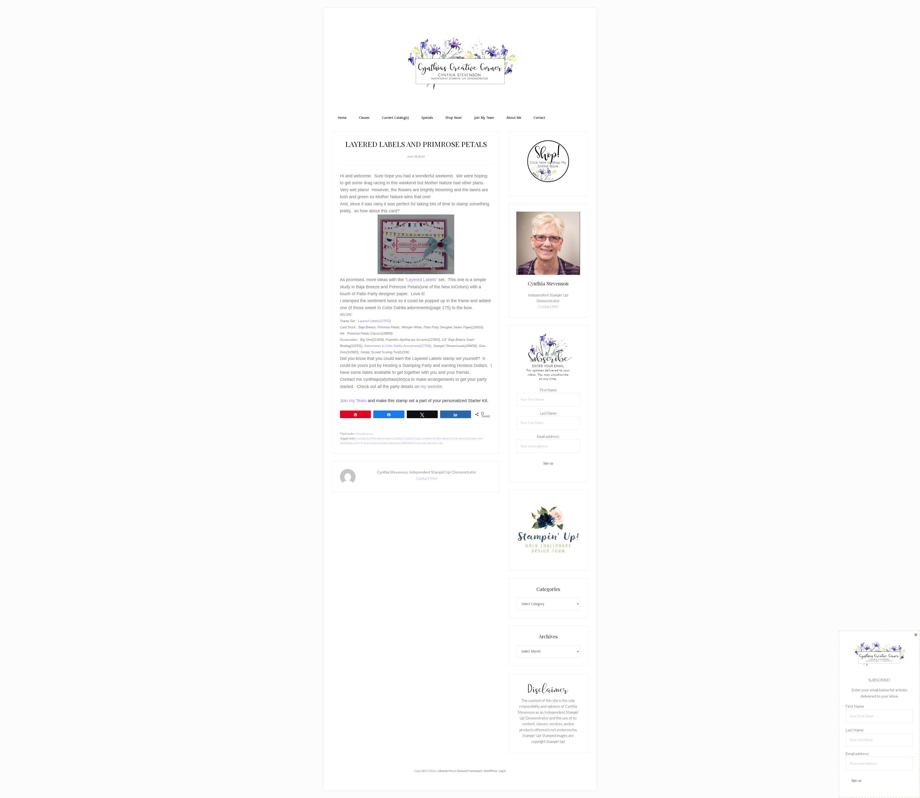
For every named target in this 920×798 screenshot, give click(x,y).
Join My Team (362, 443)
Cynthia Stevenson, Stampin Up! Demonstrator (460, 64)
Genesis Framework (469, 771)
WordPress (490, 771)
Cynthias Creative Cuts (405, 438)
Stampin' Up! (435, 443)
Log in (502, 771)
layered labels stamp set (386, 443)
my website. (431, 386)
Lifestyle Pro (445, 771)
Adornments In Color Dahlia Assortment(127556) (397, 346)
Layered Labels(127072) (374, 321)
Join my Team (353, 400)
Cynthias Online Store (434, 438)
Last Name (548, 413)
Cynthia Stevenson (378, 438)
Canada (361, 438)
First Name (548, 390)
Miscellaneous (364, 433)
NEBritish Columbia (413, 443)
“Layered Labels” (421, 279)
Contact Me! (426, 478)
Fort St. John (456, 438)
